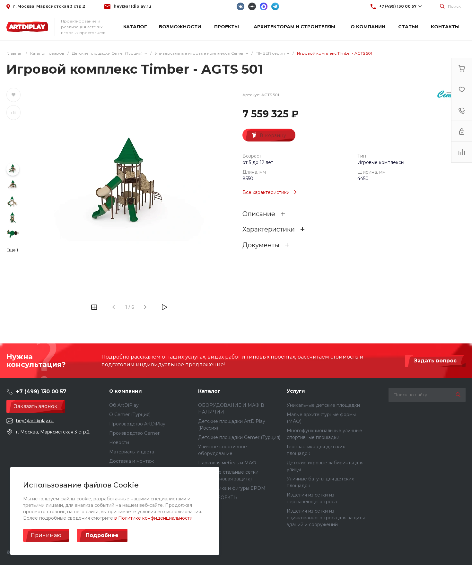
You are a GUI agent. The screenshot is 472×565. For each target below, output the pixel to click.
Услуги (296, 391)
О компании (125, 391)
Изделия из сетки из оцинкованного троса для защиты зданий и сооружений (326, 517)
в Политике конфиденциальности (153, 518)
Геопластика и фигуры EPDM (232, 488)
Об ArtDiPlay (124, 405)
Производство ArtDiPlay (137, 424)
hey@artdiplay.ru (132, 6)
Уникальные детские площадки (323, 405)
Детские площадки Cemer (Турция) (239, 437)
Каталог (209, 391)
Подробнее (102, 535)
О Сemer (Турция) (130, 414)
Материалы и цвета (131, 452)
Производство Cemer (134, 433)
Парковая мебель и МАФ (227, 463)
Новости (119, 442)
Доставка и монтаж (131, 461)
